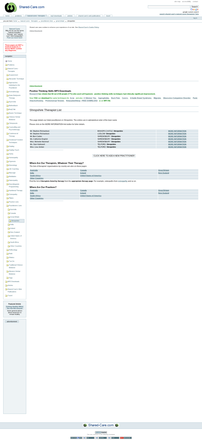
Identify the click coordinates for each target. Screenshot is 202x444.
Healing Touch (14, 150)
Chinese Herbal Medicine (14, 118)
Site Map (177, 1)
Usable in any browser (126, 438)
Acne (72, 98)
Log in (195, 18)
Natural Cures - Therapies (36, 16)
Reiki (10, 253)
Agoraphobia (103, 98)
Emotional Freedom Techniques (16, 141)
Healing (11, 146)
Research (34, 94)
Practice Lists (14, 202)
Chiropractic (13, 123)
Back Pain (115, 98)
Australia (13, 209)
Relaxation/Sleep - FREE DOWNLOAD (82, 101)
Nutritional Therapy (15, 190)
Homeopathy (13, 157)
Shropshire (15, 221)
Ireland (12, 228)
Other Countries (16, 246)
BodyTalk (12, 109)
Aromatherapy (14, 91)
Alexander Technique (16, 79)
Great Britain (60, 21)
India (12, 224)
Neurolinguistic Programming (14, 185)
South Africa (14, 242)
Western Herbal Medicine (14, 272)
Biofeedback (13, 105)
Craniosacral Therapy (13, 135)
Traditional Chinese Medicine (16, 266)
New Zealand (15, 232)
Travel (108, 16)
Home (7, 16)
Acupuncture (13, 75)
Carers (125, 98)
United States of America (16, 237)
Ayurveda (12, 102)
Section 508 (76, 438)
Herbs (11, 154)
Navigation (8, 56)
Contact (195, 1)
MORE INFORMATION (177, 131)
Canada (13, 213)
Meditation (12, 176)
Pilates (11, 198)
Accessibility (186, 1)
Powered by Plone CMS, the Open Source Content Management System (101, 432)
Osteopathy (13, 194)
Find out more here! (14, 38)
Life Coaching (14, 169)
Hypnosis (12, 161)
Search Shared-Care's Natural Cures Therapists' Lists (179, 14)
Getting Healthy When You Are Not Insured (14, 307)
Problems (18, 16)
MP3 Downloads (56, 16)
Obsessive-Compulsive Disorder (177, 98)
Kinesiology (13, 165)
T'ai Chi (11, 261)
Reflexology (13, 250)
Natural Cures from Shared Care (27, 7)
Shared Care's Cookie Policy (88, 27)
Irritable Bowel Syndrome (140, 98)
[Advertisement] (15, 367)
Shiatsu (11, 257)
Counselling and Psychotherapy (14, 128)
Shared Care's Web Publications (89, 16)
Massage (12, 173)
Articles (70, 16)
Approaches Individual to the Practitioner (14, 85)
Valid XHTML (101, 438)
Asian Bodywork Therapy (15, 96)
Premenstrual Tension (54, 101)
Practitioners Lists (47, 21)
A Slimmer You (90, 98)
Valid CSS (113, 438)
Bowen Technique (15, 113)
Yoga (10, 278)
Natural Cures (14, 29)
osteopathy (122, 181)
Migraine (157, 98)
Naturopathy (13, 180)
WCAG (88, 438)
